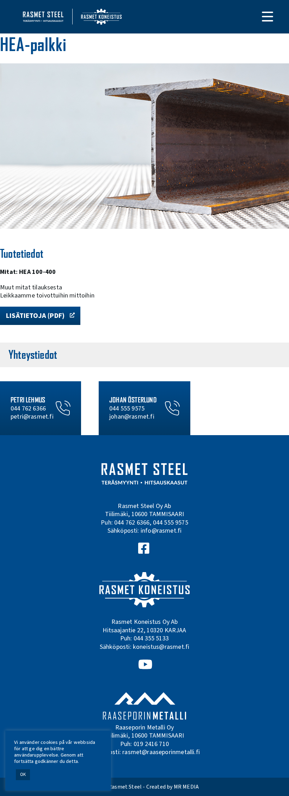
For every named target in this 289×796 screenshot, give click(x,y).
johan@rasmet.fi (131, 416)
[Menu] (267, 16)
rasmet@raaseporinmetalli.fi (161, 752)
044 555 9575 (126, 408)
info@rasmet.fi (161, 530)
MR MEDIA (186, 787)
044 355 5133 (151, 638)
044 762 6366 (28, 408)
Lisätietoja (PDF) (35, 316)
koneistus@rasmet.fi (161, 647)
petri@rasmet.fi (32, 416)
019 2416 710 (151, 744)
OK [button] (23, 774)
